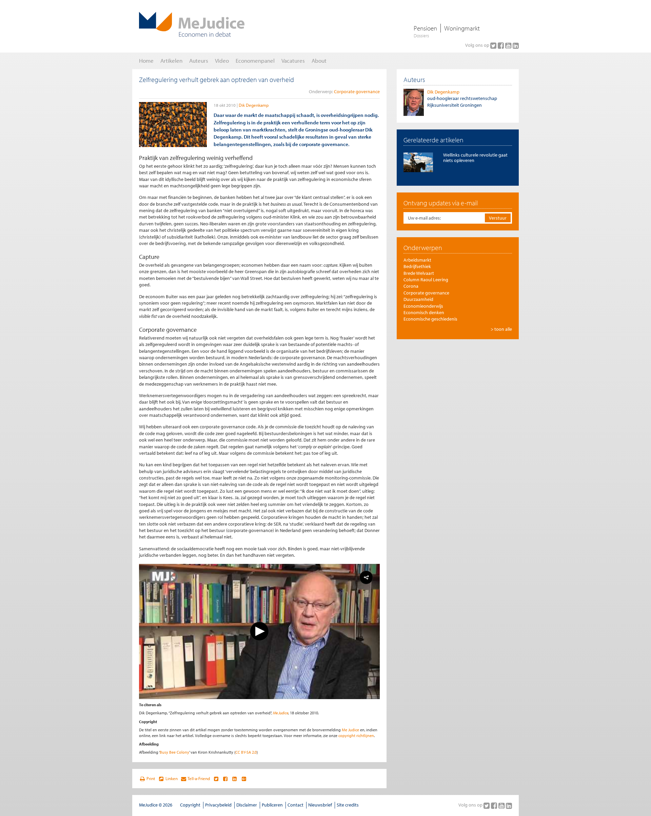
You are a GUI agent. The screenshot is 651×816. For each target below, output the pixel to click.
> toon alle (501, 329)
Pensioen (425, 28)
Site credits (348, 805)
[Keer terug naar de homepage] (191, 24)
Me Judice (280, 712)
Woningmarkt (462, 28)
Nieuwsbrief (320, 805)
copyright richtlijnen (356, 735)
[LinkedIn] (516, 45)
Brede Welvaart (418, 273)
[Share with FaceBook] (225, 779)
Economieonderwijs (423, 306)
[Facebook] (501, 45)
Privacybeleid (218, 805)
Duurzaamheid (418, 299)
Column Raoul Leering (425, 280)
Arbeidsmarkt (417, 260)
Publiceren (272, 805)
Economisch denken (423, 312)
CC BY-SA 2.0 (246, 752)
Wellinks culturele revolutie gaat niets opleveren (475, 157)
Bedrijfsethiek (417, 266)
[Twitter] (494, 45)
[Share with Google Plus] (244, 779)
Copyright (190, 805)
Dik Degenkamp (254, 105)
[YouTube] (509, 45)
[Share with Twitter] (216, 779)
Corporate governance (357, 91)
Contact (295, 805)
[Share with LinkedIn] (234, 779)
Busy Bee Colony (174, 752)
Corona (410, 286)
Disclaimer (246, 805)
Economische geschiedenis (430, 319)
